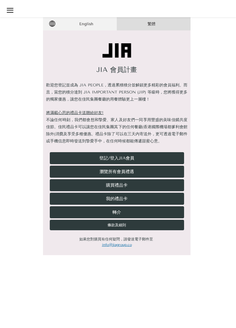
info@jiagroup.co (117, 245)
